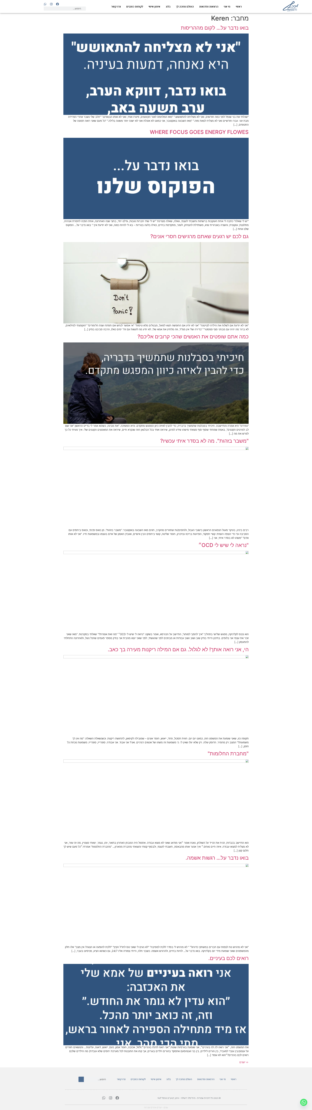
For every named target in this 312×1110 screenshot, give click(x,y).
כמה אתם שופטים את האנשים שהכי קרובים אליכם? (193, 336)
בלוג (168, 6)
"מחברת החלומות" (228, 753)
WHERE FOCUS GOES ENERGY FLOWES (199, 132)
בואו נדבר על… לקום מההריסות (215, 28)
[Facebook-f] (57, 4)
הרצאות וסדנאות (208, 6)
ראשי (239, 6)
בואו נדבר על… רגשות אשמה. (217, 858)
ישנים (244, 1062)
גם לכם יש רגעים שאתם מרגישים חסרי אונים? (199, 236)
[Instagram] (51, 4)
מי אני (227, 6)
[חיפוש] (81, 1079)
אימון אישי (154, 6)
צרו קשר (116, 6)
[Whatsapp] (45, 4)
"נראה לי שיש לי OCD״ (223, 545)
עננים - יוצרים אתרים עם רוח (156, 1107)
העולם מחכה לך (185, 6)
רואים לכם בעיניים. (228, 958)
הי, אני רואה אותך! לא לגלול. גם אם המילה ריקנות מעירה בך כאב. (178, 649)
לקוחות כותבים (134, 6)
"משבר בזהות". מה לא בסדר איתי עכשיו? (204, 441)
